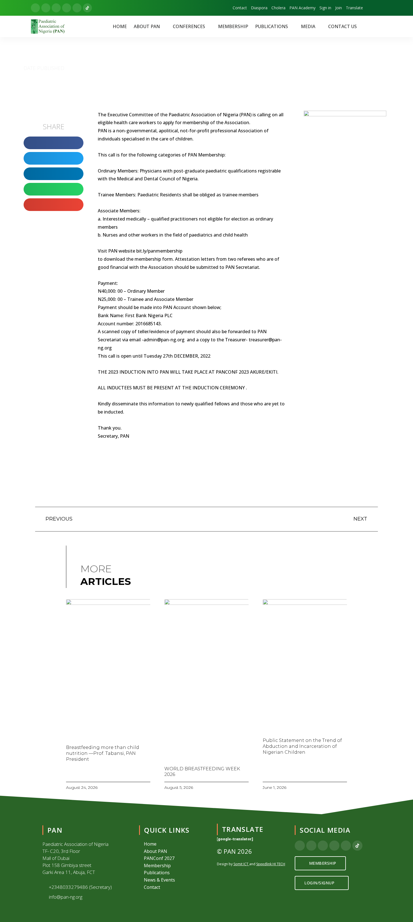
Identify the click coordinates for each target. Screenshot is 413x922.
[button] (150, 26)
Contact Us (342, 26)
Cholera (278, 8)
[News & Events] (174, 880)
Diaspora (259, 8)
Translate (354, 8)
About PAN (147, 26)
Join (338, 8)
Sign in (325, 8)
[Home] (174, 844)
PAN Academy (302, 8)
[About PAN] (174, 851)
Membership (233, 26)
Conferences (189, 26)
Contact (240, 8)
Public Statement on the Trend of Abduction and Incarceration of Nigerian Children (302, 746)
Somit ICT (240, 864)
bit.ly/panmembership (159, 251)
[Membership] (174, 865)
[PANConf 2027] (174, 858)
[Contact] (174, 887)
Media (308, 26)
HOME (120, 26)
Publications (271, 26)
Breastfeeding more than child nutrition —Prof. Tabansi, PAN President (102, 753)
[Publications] (174, 872)
